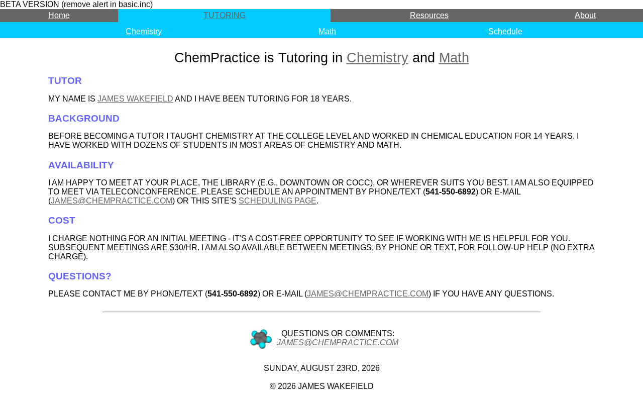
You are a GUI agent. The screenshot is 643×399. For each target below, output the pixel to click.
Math (327, 31)
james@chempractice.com (111, 200)
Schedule (505, 31)
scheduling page (277, 200)
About (585, 15)
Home (59, 15)
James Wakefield (135, 98)
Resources (429, 15)
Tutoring (224, 15)
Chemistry (144, 31)
